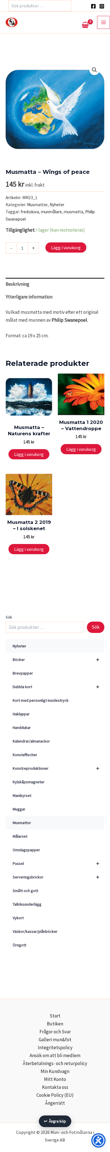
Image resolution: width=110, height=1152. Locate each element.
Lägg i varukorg (66, 247)
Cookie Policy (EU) (55, 1095)
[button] (94, 70)
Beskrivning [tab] (17, 284)
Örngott (19, 945)
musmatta (73, 211)
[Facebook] (93, 6)
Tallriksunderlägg (27, 904)
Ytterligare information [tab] (29, 297)
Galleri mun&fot (55, 1039)
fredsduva (30, 211)
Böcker (56, 659)
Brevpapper (23, 673)
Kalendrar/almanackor (31, 741)
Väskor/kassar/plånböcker (35, 931)
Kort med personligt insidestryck (41, 700)
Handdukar (22, 727)
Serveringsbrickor (56, 876)
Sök (9, 617)
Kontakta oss (55, 1087)
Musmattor (22, 822)
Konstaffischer (25, 754)
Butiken (55, 1024)
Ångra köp (55, 1121)
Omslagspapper (26, 849)
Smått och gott (25, 890)
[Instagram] (101, 6)
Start (55, 1016)
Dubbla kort (56, 686)
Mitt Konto (55, 1079)
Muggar (19, 809)
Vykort (18, 917)
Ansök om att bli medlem (55, 1055)
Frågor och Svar (55, 1032)
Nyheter (19, 645)
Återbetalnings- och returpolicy (55, 1063)
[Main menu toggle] (103, 22)
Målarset (20, 836)
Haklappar (21, 713)
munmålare (51, 211)
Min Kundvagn (55, 1071)
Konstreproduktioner (56, 768)
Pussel (56, 863)
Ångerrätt (55, 1103)
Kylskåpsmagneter (29, 781)
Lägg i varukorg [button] (29, 454)
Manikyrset (22, 795)
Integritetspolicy (55, 1047)
